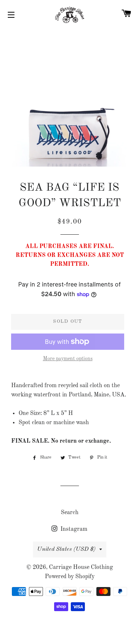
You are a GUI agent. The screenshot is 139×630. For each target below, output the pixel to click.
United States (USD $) (66, 549)
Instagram (73, 529)
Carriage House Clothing (81, 567)
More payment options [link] (68, 358)
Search (70, 513)
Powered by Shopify (70, 577)
